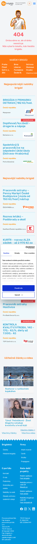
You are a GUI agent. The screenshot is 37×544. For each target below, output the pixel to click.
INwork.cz (24, 487)
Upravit (17, 295)
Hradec (29, 70)
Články (5, 450)
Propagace (25, 461)
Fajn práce (24, 494)
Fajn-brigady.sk (26, 502)
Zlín (3, 73)
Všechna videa (28, 433)
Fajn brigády (25, 478)
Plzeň (4, 67)
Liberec (17, 67)
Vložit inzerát (26, 450)
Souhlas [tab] (6, 253)
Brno (16, 64)
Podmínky (6, 481)
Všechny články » (27, 430)
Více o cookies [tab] (29, 253)
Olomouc (30, 67)
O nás (5, 477)
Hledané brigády (9, 454)
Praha (4, 64)
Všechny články (9, 433)
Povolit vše (19, 288)
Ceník (23, 454)
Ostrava (29, 64)
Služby (23, 457)
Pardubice (18, 70)
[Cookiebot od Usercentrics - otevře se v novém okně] (26, 247)
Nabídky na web (9, 492)
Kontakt (6, 473)
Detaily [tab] (17, 253)
